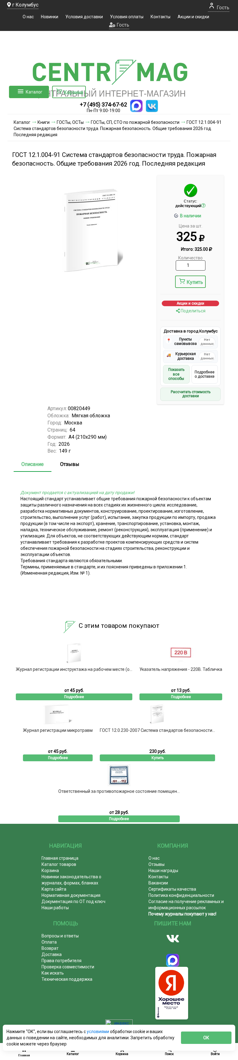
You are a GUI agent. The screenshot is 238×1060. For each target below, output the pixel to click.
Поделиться (192, 310)
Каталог (34, 91)
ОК (206, 1037)
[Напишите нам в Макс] (136, 106)
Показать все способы (176, 374)
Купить (195, 282)
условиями (98, 1031)
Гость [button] (122, 25)
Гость (222, 8)
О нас (28, 16)
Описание (32, 464)
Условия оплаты (126, 16)
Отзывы (69, 464)
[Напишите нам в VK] (152, 106)
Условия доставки (84, 16)
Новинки (49, 16)
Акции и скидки (193, 16)
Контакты (160, 16)
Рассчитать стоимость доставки (190, 394)
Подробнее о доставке (204, 374)
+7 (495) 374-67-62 (103, 104)
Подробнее (74, 697)
